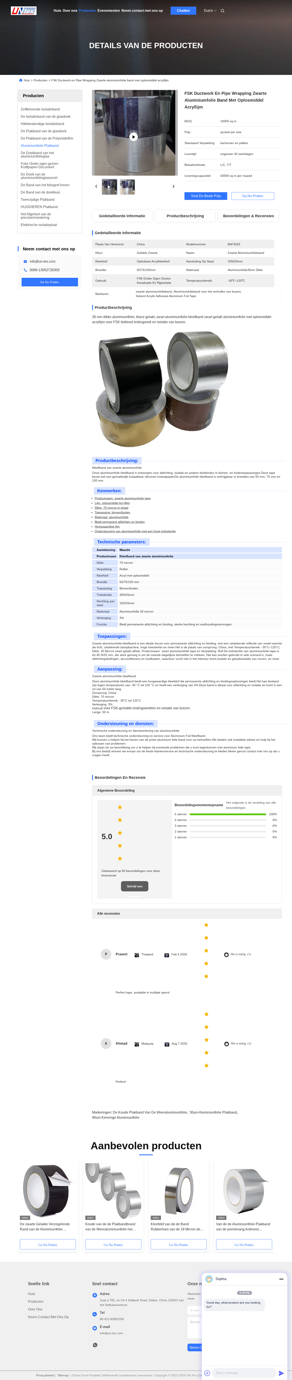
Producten (87, 10)
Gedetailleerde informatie (122, 216)
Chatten (183, 10)
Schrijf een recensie (135, 888)
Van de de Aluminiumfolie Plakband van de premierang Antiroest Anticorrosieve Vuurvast (243, 1227)
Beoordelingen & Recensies (248, 216)
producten (36, 1301)
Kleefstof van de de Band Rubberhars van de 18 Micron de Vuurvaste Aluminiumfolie (175, 1227)
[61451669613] (95, 1346)
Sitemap (63, 1375)
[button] (25, 1201)
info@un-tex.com (42, 261)
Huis (57, 10)
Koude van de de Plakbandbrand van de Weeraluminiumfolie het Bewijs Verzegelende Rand (110, 1227)
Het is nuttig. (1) (241, 954)
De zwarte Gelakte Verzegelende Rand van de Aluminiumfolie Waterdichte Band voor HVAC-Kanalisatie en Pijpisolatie (45, 1227)
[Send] (281, 1373)
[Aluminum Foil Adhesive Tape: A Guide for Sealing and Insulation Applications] (135, 132)
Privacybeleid (45, 1375)
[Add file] (207, 1373)
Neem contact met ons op (142, 10)
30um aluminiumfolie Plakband (213, 1112)
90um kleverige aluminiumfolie (115, 1117)
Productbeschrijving (185, 216)
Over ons (70, 10)
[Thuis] (24, 10)
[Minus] (281, 1279)
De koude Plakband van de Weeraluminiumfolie (150, 1112)
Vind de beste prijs (206, 196)
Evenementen (108, 10)
